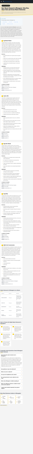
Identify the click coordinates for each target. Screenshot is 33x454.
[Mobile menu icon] (1, 2)
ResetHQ (2, 310)
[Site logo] (7, 1)
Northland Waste (4, 297)
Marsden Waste (3, 306)
